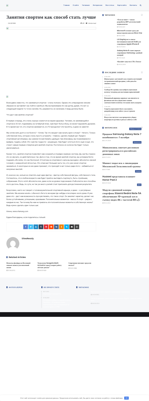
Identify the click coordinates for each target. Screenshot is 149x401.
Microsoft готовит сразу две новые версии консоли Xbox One (129, 31)
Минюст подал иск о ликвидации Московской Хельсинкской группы (121, 164)
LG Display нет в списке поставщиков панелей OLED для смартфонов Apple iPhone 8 (129, 41)
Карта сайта (121, 5)
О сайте (76, 5)
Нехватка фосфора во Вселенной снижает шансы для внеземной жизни (18, 265)
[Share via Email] (71, 226)
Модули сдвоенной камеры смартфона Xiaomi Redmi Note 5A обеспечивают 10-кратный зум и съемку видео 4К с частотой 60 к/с (121, 194)
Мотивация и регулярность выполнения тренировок (110, 292)
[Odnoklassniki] (61, 226)
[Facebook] (25, 226)
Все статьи (110, 5)
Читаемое (86, 5)
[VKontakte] (56, 226)
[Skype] (66, 226)
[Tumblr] (41, 226)
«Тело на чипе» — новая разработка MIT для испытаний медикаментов (128, 21)
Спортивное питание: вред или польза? (79, 264)
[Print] (76, 226)
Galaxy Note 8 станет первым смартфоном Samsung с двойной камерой (129, 52)
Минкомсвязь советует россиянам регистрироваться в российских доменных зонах (120, 151)
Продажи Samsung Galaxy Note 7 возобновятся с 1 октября (121, 135)
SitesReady (28, 238)
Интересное (97, 5)
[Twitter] (30, 226)
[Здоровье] (7, 5)
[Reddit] (51, 226)
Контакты (133, 5)
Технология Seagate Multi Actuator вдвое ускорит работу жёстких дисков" (49, 265)
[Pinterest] (46, 226)
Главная (66, 5)
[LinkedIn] (36, 226)
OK (126, 398)
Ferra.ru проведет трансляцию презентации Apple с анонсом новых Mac (116, 299)
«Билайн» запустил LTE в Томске (129, 61)
